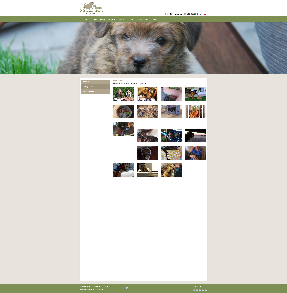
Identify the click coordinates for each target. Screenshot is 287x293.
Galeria (121, 19)
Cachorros (111, 19)
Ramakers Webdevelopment (94, 289)
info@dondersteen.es (174, 14)
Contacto (155, 19)
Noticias (130, 19)
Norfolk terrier (88, 92)
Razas (102, 19)
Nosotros (94, 19)
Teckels (86, 82)
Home (85, 19)
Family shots (88, 87)
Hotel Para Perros (142, 19)
